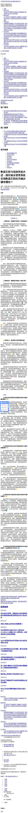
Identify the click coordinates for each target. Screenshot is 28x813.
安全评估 (9, 158)
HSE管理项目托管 (18, 28)
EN (1, 51)
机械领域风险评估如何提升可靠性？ (14, 114)
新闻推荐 (4, 607)
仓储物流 (18, 17)
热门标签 (6, 756)
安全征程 (9, 161)
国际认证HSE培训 (19, 35)
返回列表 (3, 102)
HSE (8, 166)
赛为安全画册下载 (9, 744)
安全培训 (6, 31)
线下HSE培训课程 (9, 35)
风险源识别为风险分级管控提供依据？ (14, 115)
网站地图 (6, 758)
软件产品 (6, 10)
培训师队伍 (24, 36)
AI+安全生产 (7, 17)
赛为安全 (6, 761)
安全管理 (11, 39)
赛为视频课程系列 (22, 33)
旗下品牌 (7, 760)
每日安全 (6, 43)
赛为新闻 (6, 39)
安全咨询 (6, 22)
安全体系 (9, 41)
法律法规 (24, 41)
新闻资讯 (6, 38)
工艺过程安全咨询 (19, 23)
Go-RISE (22, 39)
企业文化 (16, 46)
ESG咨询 (10, 30)
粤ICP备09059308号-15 (10, 755)
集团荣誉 (22, 46)
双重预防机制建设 (9, 23)
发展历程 (11, 46)
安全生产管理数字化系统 (10, 12)
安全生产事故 (10, 164)
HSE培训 (14, 41)
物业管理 (18, 18)
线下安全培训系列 (15, 36)
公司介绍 (6, 46)
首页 (5, 8)
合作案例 (9, 48)
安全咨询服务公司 (12, 153)
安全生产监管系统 (13, 13)
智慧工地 (19, 41)
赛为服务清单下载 (9, 746)
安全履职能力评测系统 (13, 163)
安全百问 (16, 39)
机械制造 (13, 17)
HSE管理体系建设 (19, 25)
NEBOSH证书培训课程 (10, 33)
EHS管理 (9, 156)
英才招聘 (19, 48)
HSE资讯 (9, 167)
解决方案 (6, 15)
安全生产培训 (10, 154)
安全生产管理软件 (12, 159)
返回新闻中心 (4, 103)
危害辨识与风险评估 (17, 26)
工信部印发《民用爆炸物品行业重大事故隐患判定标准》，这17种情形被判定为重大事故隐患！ (15, 122)
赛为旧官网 (6, 51)
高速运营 (13, 18)
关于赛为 (6, 44)
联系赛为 (14, 48)
